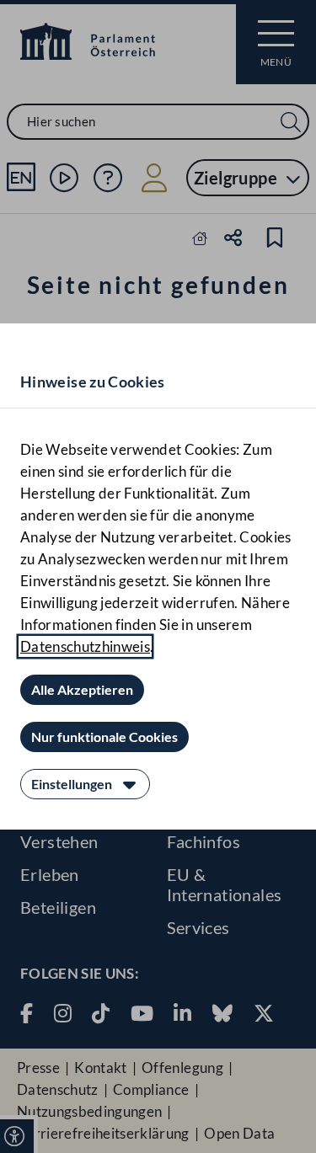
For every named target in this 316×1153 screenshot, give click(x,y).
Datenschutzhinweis (85, 646)
